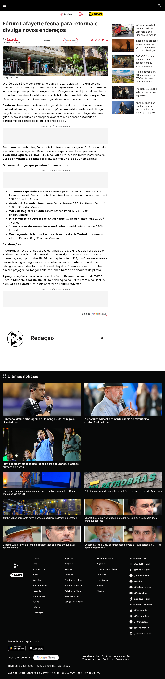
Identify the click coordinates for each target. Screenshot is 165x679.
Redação (12, 39)
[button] (159, 5)
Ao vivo (67, 14)
